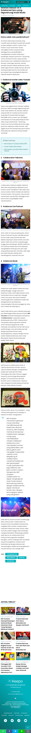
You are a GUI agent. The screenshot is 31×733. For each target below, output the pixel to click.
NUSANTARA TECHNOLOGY (17, 685)
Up (28, 728)
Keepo (12, 15)
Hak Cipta (16, 713)
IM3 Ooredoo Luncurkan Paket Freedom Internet (16, 150)
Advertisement (8, 713)
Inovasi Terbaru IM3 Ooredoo (13, 146)
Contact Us (24, 713)
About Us (11, 715)
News (2, 617)
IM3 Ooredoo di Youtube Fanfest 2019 (15, 144)
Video (19, 5)
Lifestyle (5, 5)
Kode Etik (4, 715)
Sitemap (27, 715)
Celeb (17, 617)
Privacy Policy (19, 715)
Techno (12, 5)
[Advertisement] (15, 582)
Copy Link (28, 731)
